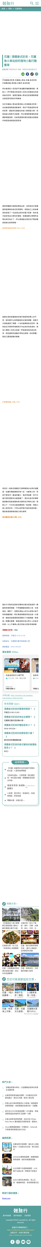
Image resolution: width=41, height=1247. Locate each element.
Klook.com (6, 1198)
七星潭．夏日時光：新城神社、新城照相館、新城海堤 (21, 794)
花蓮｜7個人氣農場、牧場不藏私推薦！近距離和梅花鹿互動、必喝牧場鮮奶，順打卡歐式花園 (8, 994)
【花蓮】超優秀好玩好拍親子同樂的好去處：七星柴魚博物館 (21, 769)
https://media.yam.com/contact (20, 1235)
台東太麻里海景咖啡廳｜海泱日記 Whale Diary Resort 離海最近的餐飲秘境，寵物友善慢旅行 (22, 1120)
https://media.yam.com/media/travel (20, 1230)
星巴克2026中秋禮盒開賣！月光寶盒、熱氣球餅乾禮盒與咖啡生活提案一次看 (21, 1112)
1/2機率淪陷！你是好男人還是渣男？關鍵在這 (32, 994)
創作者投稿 (7, 1215)
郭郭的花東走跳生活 (29, 69)
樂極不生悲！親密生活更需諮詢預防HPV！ (20, 994)
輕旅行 (8, 3)
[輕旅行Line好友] (28, 1242)
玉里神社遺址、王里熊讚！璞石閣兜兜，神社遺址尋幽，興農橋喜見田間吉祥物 (21, 777)
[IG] (18, 1242)
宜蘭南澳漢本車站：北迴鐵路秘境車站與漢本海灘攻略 (22, 1089)
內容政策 (27, 1215)
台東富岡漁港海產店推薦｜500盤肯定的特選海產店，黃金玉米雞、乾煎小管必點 (21, 1097)
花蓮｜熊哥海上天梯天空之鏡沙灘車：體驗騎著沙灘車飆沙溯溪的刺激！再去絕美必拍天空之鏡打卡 (7, 1010)
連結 (16, 630)
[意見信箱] (23, 1242)
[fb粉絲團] (12, 1242)
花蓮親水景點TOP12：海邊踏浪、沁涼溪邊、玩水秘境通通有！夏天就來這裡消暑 (32, 1010)
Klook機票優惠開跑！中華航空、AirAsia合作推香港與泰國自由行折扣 (21, 1128)
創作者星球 (18, 1215)
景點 (10, 9)
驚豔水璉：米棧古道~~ (16, 800)
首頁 (3, 9)
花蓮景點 (18, 9)
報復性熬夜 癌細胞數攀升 (16, 787)
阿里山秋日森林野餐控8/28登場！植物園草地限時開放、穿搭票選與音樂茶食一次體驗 (21, 1104)
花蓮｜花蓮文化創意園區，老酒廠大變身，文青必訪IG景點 (20, 1010)
